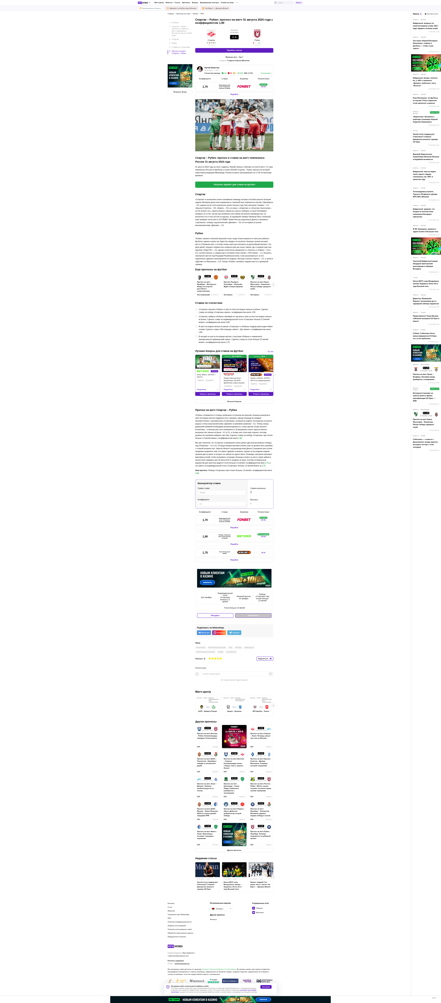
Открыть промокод (207, 394)
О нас (170, 907)
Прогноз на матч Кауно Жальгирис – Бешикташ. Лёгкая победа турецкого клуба (260, 285)
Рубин (257, 40)
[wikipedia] (197, 981)
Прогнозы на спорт (217, 648)
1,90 (240, 438)
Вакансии (171, 911)
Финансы (213, 919)
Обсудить (215, 615)
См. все (270, 351)
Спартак (211, 40)
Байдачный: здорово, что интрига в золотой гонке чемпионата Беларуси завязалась (424, 213)
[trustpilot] (213, 981)
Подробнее (201, 389)
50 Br (263, 553)
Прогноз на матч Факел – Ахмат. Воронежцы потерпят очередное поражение (207, 835)
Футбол (238, 648)
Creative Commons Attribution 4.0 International (219, 969)
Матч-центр (159, 2)
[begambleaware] (230, 981)
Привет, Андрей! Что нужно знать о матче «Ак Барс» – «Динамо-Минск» (260, 884)
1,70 (263, 466)
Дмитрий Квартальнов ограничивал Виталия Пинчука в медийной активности (426, 156)
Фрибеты (201, 380)
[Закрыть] (437, 998)
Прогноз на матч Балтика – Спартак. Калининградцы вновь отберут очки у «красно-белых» (234, 763)
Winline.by (249, 648)
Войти (298, 3)
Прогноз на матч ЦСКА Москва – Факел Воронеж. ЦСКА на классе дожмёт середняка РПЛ (207, 812)
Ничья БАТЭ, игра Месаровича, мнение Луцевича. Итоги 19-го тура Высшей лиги (233, 885)
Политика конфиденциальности (180, 922)
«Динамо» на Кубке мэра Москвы (182, 8)
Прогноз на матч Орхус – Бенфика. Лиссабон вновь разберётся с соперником (424, 376)
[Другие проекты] (144, 3)
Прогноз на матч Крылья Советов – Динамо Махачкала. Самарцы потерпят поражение (260, 762)
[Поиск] (275, 2)
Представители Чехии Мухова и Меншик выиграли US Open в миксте (426, 318)
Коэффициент (204, 500)
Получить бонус (180, 82)
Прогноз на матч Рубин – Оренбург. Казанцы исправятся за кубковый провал (260, 835)
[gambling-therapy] (247, 981)
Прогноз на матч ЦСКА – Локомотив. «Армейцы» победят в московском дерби (207, 762)
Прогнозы (186, 2)
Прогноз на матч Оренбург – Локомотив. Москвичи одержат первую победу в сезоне (260, 812)
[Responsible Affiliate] (264, 981)
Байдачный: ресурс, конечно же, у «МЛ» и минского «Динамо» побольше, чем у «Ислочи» (425, 82)
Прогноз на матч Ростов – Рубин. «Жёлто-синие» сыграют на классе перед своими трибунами (260, 787)
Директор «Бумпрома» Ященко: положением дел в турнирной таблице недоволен (426, 301)
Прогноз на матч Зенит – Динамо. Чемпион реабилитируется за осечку (207, 787)
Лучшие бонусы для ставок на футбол (219, 351)
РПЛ (230, 648)
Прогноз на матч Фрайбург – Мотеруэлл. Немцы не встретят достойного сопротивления (206, 286)
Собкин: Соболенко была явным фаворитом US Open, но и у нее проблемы (425, 335)
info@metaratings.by (182, 963)
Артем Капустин (211, 68)
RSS (169, 918)
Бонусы (195, 2)
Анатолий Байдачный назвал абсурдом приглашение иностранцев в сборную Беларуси (425, 265)
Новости (169, 2)
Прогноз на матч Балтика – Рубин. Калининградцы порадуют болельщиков (207, 736)
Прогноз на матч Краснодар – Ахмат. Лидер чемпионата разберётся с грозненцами (232, 788)
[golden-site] (180, 981)
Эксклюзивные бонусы (151, 8)
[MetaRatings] (175, 946)
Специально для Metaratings (178, 914)
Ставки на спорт (227, 2)
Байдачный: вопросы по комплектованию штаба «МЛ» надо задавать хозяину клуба (425, 25)
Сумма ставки (204, 488)
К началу (175, 21)
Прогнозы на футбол (205, 652)
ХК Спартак (231, 652)
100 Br (263, 86)
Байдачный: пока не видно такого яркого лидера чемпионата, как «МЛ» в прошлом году (424, 175)
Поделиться (263, 659)
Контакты (171, 903)
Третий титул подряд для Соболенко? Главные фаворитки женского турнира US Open (207, 885)
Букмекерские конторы (209, 2)
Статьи (177, 2)
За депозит (209, 380)
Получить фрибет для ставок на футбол (234, 184)
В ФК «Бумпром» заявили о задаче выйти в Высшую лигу (425, 230)
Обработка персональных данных (180, 933)
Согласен (266, 987)
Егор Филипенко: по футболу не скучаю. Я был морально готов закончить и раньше (425, 100)
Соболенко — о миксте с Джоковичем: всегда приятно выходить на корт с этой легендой (425, 443)
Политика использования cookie (180, 929)
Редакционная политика (177, 937)
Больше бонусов (234, 401)
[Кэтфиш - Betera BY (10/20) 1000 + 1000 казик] (220, 999)
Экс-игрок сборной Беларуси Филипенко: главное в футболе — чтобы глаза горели (425, 44)
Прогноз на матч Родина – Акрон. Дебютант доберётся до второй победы (234, 812)
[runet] (170, 981)
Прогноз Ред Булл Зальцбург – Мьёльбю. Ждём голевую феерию (233, 284)
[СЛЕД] (273, 284)
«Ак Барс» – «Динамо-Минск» (217, 8)
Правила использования (177, 926)
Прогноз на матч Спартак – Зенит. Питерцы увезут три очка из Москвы (260, 736)
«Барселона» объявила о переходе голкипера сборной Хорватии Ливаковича (425, 119)
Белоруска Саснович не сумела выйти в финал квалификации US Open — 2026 (424, 397)
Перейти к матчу (234, 50)
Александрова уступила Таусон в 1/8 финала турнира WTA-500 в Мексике (425, 194)
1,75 (267, 463)
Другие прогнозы (206, 721)
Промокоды (228, 386)
